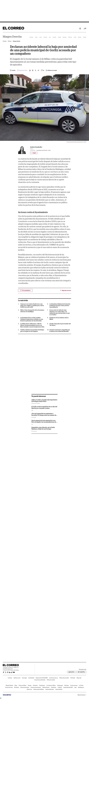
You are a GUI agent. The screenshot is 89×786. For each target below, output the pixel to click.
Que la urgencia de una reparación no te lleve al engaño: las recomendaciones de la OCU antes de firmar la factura (44, 422)
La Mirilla (60, 687)
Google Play (82, 672)
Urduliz (84, 37)
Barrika (79, 37)
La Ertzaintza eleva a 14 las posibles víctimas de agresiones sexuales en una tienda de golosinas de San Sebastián (31, 319)
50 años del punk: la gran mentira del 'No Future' (60, 324)
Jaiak (75, 687)
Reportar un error (66, 290)
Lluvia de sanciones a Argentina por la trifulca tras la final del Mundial (59, 330)
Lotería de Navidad (49, 689)
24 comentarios (26, 290)
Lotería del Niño (58, 689)
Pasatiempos (42, 685)
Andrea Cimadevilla (36, 147)
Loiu (50, 37)
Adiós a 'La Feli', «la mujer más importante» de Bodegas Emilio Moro (44, 400)
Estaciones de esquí (24, 687)
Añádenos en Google (52, 70)
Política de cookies (51, 680)
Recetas (29, 685)
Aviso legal (24, 678)
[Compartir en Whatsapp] (30, 70)
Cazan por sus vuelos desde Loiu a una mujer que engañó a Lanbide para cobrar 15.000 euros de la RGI (32, 305)
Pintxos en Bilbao (22, 685)
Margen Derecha (12, 36)
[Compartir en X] (36, 70)
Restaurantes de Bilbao (39, 689)
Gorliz (75, 37)
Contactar (10, 678)
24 (43, 70)
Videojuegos (60, 685)
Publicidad (72, 678)
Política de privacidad (64, 678)
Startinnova (29, 689)
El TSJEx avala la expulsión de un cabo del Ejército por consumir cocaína (44, 407)
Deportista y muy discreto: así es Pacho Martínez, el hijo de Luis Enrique (43, 428)
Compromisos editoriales (39, 680)
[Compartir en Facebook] (33, 70)
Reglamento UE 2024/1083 (42, 678)
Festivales (66, 685)
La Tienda (81, 685)
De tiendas (35, 685)
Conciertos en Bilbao (51, 685)
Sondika (54, 37)
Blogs (16, 685)
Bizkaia (9, 41)
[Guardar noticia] (12, 70)
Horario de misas (9, 687)
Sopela (59, 37)
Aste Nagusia (81, 687)
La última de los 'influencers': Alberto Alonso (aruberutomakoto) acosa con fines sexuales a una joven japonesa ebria (32, 325)
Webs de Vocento (81, 695)
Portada (4, 41)
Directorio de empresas (36, 687)
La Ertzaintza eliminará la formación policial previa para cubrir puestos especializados (59, 305)
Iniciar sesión (80, 28)
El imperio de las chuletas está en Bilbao (58, 318)
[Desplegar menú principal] (85, 28)
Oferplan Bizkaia (9, 685)
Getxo (36, 37)
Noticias (31, 37)
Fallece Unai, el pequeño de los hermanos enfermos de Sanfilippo (32, 310)
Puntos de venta (73, 685)
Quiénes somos (17, 678)
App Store (72, 672)
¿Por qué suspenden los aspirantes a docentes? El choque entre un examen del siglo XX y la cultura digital (44, 415)
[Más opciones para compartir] (38, 70)
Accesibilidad (31, 678)
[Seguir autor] (33, 153)
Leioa (40, 37)
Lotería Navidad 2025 (68, 687)
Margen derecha (16, 41)
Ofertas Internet (45, 687)
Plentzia (70, 37)
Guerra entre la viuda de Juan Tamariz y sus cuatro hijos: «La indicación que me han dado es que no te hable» (59, 312)
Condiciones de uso (53, 678)
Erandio (45, 37)
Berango (64, 37)
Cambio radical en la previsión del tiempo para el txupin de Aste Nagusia (32, 330)
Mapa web (79, 678)
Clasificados (53, 687)
